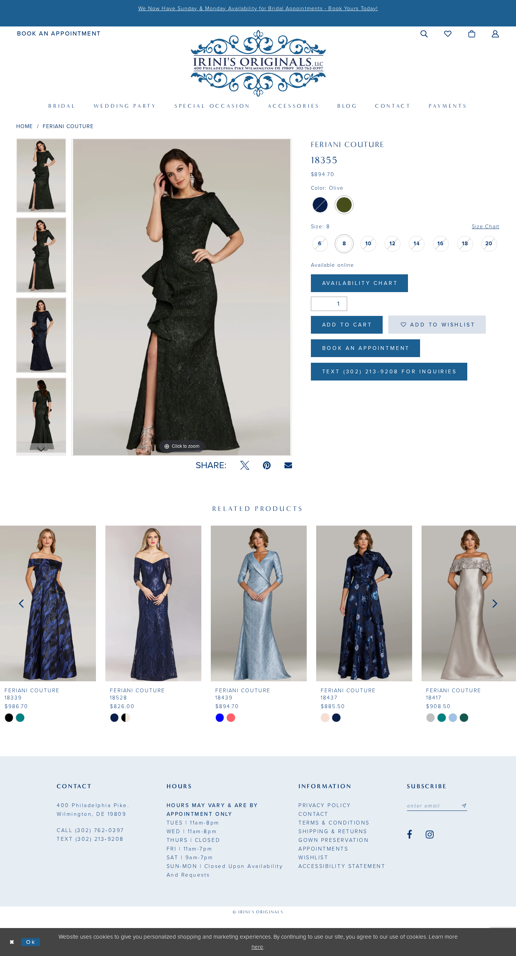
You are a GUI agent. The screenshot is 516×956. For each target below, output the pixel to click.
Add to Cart (347, 325)
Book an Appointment (366, 348)
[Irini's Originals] (258, 63)
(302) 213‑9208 (90, 839)
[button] (424, 33)
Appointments (323, 849)
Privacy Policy (324, 805)
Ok (31, 941)
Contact (313, 814)
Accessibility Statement (341, 866)
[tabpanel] (41, 178)
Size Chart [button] (485, 226)
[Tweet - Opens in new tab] (244, 465)
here (257, 947)
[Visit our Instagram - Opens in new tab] (430, 834)
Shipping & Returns (332, 831)
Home (24, 126)
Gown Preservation (333, 840)
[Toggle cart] (472, 33)
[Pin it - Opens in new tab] (267, 465)
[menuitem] (59, 33)
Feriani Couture (68, 126)
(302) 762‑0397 (90, 830)
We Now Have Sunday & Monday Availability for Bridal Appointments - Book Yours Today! (258, 8)
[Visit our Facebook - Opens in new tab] (409, 834)
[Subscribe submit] (463, 806)
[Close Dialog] (12, 942)
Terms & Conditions (333, 823)
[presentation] (48, 603)
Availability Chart (360, 283)
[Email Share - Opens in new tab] (288, 465)
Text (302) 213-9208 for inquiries (389, 371)
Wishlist (313, 857)
